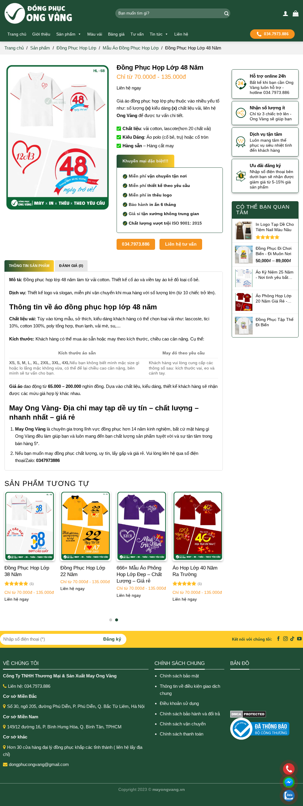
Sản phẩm (65, 34)
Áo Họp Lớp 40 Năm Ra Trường (195, 571)
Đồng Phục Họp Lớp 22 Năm (82, 571)
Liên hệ (181, 34)
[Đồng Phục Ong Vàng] (55, 13)
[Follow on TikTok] (292, 639)
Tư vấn (137, 34)
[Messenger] (250, 782)
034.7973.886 (276, 34)
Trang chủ (16, 34)
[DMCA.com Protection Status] (248, 713)
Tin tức (156, 34)
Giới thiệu (41, 34)
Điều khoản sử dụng (179, 703)
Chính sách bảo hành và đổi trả (190, 713)
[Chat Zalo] (250, 796)
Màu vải (94, 34)
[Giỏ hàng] (296, 13)
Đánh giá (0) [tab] (71, 266)
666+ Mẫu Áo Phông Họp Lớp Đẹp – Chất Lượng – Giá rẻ (139, 574)
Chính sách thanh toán (181, 733)
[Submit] (225, 13)
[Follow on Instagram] (285, 639)
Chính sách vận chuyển (183, 723)
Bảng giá (116, 34)
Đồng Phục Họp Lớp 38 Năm (26, 571)
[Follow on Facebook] (278, 639)
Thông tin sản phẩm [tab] (29, 266)
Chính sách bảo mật (179, 675)
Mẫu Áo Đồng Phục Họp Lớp (131, 47)
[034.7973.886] (250, 769)
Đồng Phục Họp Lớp (76, 47)
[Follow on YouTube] (299, 639)
